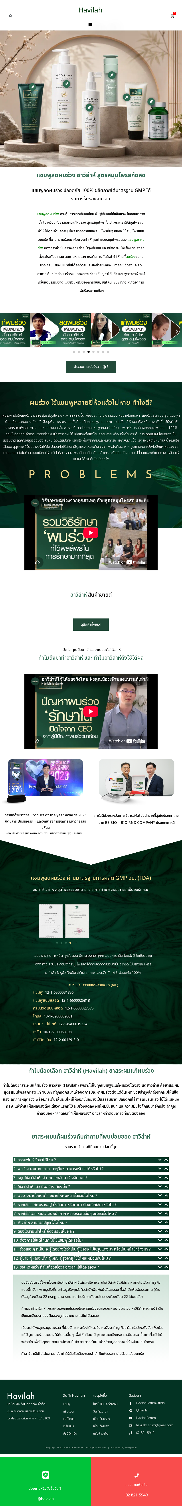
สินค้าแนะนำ (100, 1411)
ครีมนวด (68, 1411)
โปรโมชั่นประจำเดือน (105, 1404)
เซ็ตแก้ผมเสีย (101, 1426)
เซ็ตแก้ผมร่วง (101, 1419)
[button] (11, 16)
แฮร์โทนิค (69, 1419)
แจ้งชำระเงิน (101, 1433)
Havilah (90, 10)
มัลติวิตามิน (70, 1433)
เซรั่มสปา (68, 1426)
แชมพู (66, 1404)
